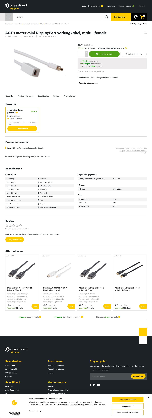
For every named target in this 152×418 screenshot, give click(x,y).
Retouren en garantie (56, 393)
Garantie (9, 96)
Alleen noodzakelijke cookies (128, 412)
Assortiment (55, 361)
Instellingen (33, 411)
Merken (51, 372)
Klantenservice (57, 382)
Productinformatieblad (88, 83)
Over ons (111, 6)
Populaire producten (56, 369)
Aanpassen (126, 406)
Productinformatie (25, 96)
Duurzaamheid (125, 6)
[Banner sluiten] (148, 397)
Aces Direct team (12, 390)
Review (56, 96)
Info (35, 306)
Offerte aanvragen (133, 53)
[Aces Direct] (16, 6)
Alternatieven (69, 96)
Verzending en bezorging (58, 390)
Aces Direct (12, 382)
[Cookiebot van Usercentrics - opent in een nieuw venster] (14, 413)
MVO (7, 393)
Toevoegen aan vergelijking (92, 71)
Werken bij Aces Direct (91, 6)
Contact (142, 6)
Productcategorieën (56, 365)
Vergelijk (11, 256)
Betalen (51, 386)
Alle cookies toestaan (128, 399)
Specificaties (43, 96)
